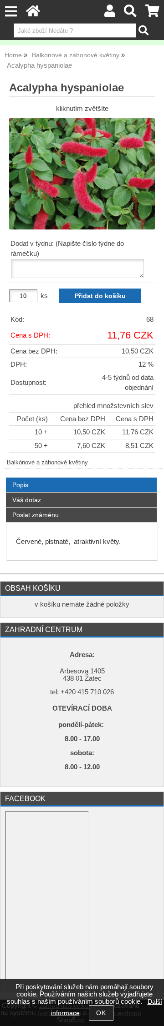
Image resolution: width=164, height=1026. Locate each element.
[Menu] (10, 11)
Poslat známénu (35, 514)
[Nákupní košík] (152, 13)
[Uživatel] (110, 13)
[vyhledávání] (130, 13)
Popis (20, 484)
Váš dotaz (26, 499)
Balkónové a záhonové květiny (47, 462)
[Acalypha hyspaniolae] (82, 173)
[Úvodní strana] (33, 13)
